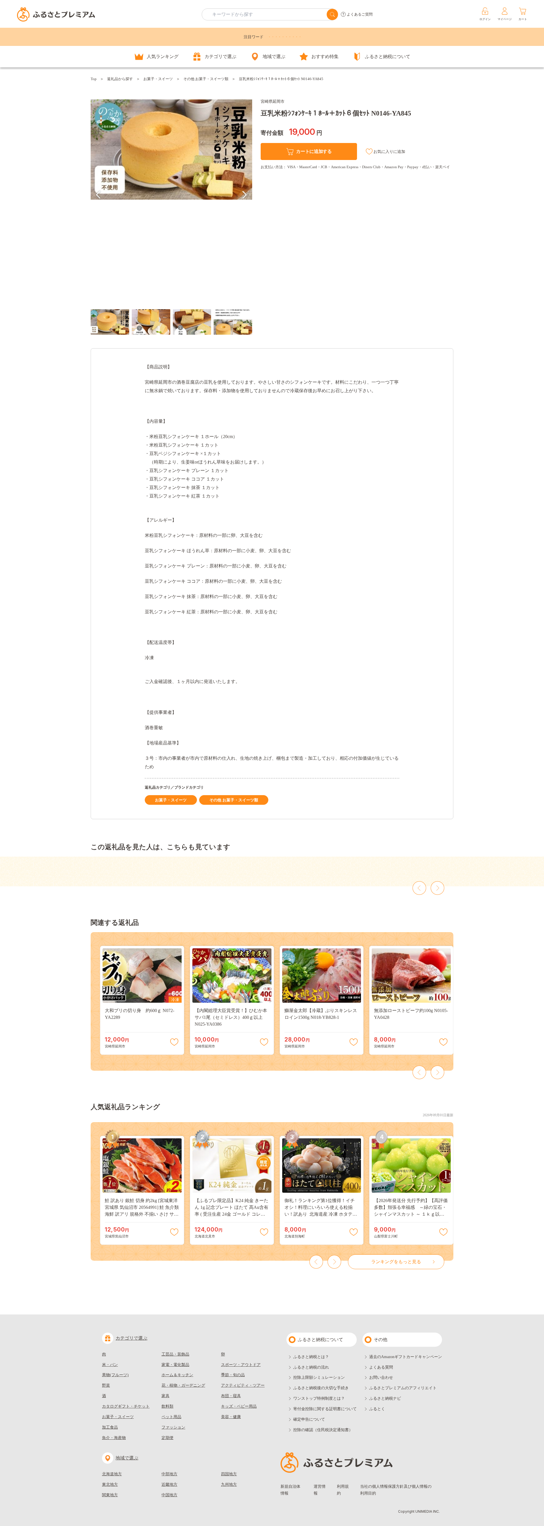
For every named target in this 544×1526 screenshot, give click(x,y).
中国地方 (169, 1495)
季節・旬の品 (233, 1375)
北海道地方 (112, 1474)
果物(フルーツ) (115, 1375)
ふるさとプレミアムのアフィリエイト (403, 1388)
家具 (165, 1396)
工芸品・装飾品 (175, 1354)
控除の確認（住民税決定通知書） (323, 1430)
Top (94, 79)
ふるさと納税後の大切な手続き (321, 1388)
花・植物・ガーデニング (183, 1385)
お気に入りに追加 (389, 152)
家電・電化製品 (175, 1365)
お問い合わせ (381, 1377)
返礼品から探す (120, 79)
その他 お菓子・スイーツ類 (205, 79)
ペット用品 (171, 1417)
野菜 (106, 1385)
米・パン (110, 1365)
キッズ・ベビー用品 (239, 1406)
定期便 (167, 1438)
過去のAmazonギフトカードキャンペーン (405, 1357)
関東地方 (110, 1495)
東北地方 (110, 1484)
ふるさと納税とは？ (311, 1357)
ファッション (173, 1427)
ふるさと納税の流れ (311, 1367)
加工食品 (110, 1427)
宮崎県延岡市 (272, 101)
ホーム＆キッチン (177, 1375)
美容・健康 (231, 1417)
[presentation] (98, 194)
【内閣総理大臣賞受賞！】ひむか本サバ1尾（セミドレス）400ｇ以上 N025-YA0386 (231, 1017)
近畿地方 (169, 1484)
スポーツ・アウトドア (241, 1365)
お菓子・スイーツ (158, 79)
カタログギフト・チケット (126, 1406)
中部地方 (169, 1474)
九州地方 (229, 1484)
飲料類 (167, 1406)
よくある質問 (381, 1367)
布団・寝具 (231, 1396)
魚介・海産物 (114, 1438)
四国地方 (229, 1474)
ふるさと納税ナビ (385, 1398)
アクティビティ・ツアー (243, 1385)
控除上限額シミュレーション (319, 1377)
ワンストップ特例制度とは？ (319, 1398)
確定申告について (309, 1419)
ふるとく (377, 1409)
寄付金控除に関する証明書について (325, 1409)
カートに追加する (314, 151)
